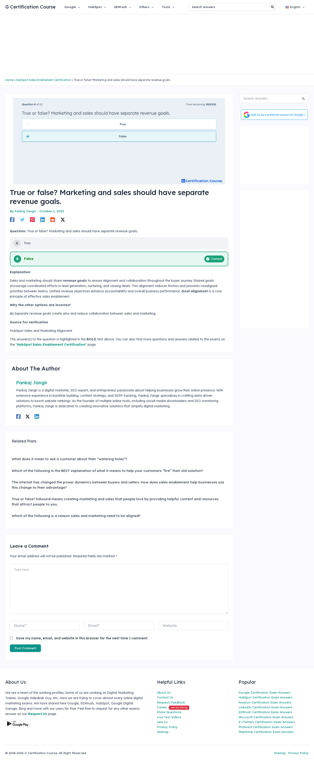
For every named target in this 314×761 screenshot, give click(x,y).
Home (9, 80)
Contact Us (165, 697)
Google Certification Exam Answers (265, 692)
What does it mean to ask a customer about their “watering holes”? (69, 459)
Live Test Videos (169, 717)
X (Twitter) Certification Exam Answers (267, 722)
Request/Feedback (171, 702)
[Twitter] (22, 219)
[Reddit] (52, 219)
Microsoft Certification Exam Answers (266, 717)
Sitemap (163, 732)
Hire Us (162, 722)
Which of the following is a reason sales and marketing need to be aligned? (76, 516)
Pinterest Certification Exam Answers (266, 727)
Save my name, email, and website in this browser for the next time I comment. (82, 638)
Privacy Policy (167, 727)
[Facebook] (12, 219)
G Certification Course (30, 7)
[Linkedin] (42, 219)
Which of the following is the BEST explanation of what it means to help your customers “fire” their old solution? (107, 470)
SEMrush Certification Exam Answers (265, 712)
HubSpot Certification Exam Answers (265, 697)
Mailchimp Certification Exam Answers (266, 732)
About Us (164, 692)
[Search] (272, 7)
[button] (78, 7)
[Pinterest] (32, 219)
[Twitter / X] (62, 219)
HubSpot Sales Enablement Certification (43, 80)
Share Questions (169, 712)
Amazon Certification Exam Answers (265, 702)
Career (172, 707)
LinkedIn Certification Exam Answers (265, 707)
